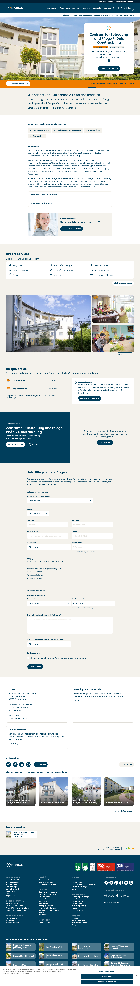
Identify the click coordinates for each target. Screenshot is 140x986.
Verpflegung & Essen (46, 882)
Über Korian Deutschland (48, 892)
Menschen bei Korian (79, 923)
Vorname (31, 520)
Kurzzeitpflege (36, 571)
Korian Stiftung (44, 923)
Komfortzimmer (33, 599)
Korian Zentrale (77, 910)
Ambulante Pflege (12, 882)
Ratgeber (75, 918)
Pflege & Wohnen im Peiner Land (17, 908)
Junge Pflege (10, 891)
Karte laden (104, 442)
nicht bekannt (57, 561)
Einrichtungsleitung (79, 906)
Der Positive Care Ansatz (48, 894)
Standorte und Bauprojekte (49, 910)
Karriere (107, 8)
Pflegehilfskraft (77, 901)
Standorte (51, 8)
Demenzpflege (11, 887)
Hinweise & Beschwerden (48, 908)
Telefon (75, 531)
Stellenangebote (78, 882)
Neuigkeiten (76, 925)
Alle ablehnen (107, 976)
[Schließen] (136, 976)
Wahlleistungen (77, 599)
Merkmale (101, 84)
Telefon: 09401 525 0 (109, 54)
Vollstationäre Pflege (13, 880)
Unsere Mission (44, 897)
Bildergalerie (112, 84)
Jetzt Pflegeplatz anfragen (47, 472)
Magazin (97, 8)
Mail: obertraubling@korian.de (109, 57)
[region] (70, 976)
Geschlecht (31, 543)
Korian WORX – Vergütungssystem (84, 884)
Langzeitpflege (36, 575)
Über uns (86, 8)
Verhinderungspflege (13, 889)
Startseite (75, 880)
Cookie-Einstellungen (107, 971)
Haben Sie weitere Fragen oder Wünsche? (44, 615)
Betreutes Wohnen (12, 903)
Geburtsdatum (77, 543)
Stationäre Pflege (85, 15)
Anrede (30, 509)
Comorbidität (11, 893)
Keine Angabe (36, 578)
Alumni (74, 889)
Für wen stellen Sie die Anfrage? (39, 496)
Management (44, 901)
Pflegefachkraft (77, 899)
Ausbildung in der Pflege (80, 897)
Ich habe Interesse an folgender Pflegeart (44, 569)
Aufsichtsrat (43, 903)
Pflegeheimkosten (12, 923)
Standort (122, 84)
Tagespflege (10, 896)
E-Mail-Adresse (33, 531)
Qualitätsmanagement (47, 884)
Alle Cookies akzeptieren (107, 982)
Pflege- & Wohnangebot (69, 8)
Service (74, 908)
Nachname (76, 520)
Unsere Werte (44, 899)
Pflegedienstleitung (79, 903)
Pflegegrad (31, 558)
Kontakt (130, 84)
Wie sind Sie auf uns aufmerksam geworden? (45, 639)
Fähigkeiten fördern (46, 880)
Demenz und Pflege (78, 920)
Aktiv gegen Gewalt (46, 906)
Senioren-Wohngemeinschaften (17, 910)
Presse (41, 912)
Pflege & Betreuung (70, 15)
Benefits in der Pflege (79, 887)
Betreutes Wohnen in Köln (15, 906)
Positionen (43, 915)
